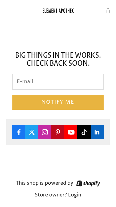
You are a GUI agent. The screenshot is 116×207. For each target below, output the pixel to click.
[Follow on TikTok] (84, 132)
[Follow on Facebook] (18, 132)
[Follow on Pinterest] (58, 132)
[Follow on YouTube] (71, 132)
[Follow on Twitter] (31, 132)
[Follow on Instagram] (45, 132)
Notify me (57, 102)
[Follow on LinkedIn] (97, 132)
